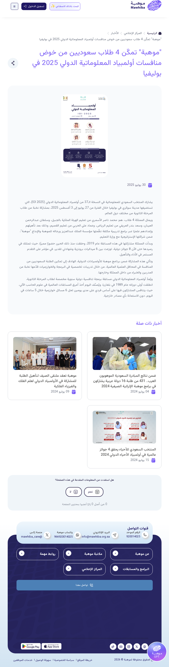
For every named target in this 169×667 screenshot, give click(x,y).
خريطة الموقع (84, 660)
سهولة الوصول (43, 660)
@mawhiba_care (31, 537)
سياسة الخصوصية (64, 660)
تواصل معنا (82, 585)
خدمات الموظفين (22, 660)
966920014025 (63, 537)
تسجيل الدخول (36, 6)
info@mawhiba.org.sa (96, 537)
